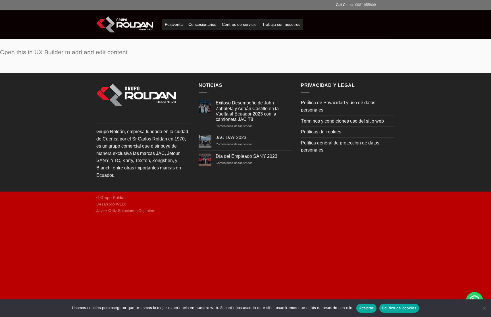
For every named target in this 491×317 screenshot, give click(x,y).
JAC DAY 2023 (231, 137)
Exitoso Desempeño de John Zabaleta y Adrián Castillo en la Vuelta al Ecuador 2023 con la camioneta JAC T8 (247, 111)
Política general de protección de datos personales (340, 146)
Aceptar (366, 308)
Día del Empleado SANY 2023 (246, 156)
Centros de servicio (239, 24)
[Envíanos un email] (392, 5)
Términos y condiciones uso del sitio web (342, 121)
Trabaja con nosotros (281, 24)
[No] (484, 309)
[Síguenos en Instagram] (386, 5)
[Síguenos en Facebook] (381, 5)
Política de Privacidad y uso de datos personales (338, 106)
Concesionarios (202, 24)
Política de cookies (399, 308)
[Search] (98, 5)
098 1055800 (365, 5)
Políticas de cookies (321, 131)
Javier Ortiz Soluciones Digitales (125, 210)
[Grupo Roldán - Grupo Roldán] (124, 24)
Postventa (174, 24)
